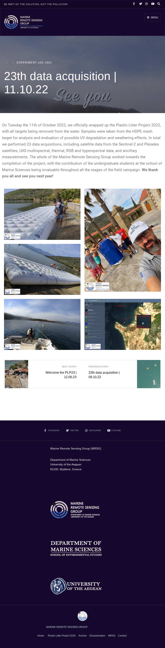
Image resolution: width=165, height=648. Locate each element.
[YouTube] (152, 4)
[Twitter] (140, 4)
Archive (82, 635)
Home (40, 635)
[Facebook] (134, 4)
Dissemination (97, 635)
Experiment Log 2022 (34, 62)
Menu (154, 17)
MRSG (111, 635)
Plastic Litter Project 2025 (62, 635)
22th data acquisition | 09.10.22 (104, 372)
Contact (122, 635)
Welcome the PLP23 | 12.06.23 (60, 372)
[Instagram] (146, 4)
